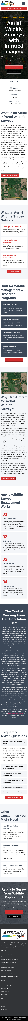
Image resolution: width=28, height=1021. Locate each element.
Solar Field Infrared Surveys (7, 967)
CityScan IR (3, 956)
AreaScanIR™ (4, 980)
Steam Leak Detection (6, 970)
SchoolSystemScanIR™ (6, 985)
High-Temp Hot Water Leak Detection (9, 959)
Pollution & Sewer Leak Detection (8, 965)
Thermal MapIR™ (4, 988)
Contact (2, 1001)
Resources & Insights (5, 1003)
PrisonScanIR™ (4, 983)
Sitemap (3, 1006)
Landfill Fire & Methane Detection (8, 962)
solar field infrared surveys (15, 713)
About (2, 998)
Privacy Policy (4, 1009)
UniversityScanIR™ (5, 991)
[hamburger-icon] (23, 3)
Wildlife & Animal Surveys (6, 973)
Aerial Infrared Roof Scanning (7, 954)
